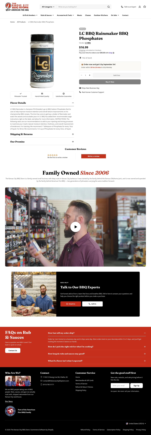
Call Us (93, 304)
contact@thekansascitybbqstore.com (56, 381)
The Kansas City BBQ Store (20, 430)
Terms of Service (98, 430)
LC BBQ (88, 43)
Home (12, 22)
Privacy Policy (141, 430)
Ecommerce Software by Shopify (42, 430)
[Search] (108, 7)
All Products (21, 22)
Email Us (72, 304)
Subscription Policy (113, 430)
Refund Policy (85, 430)
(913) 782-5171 (48, 384)
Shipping (82, 50)
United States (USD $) (136, 423)
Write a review (93, 156)
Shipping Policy (128, 430)
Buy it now (110, 82)
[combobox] (75, 6)
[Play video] (75, 227)
